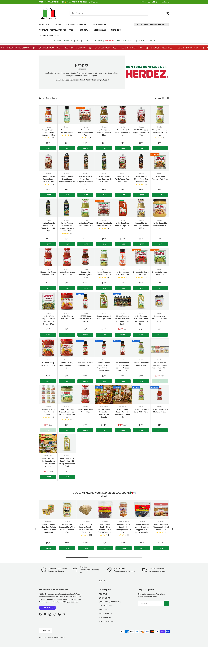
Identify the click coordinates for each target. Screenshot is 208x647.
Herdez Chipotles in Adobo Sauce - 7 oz (104, 224)
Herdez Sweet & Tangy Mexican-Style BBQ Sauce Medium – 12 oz (104, 366)
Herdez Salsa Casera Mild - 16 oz (85, 410)
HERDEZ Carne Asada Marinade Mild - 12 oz (85, 318)
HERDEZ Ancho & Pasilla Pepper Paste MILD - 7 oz (122, 179)
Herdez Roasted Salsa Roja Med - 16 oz (122, 132)
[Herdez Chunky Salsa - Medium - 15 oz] (67, 347)
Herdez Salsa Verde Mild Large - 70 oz (104, 317)
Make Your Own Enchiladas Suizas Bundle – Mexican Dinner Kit (48, 462)
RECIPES (86, 41)
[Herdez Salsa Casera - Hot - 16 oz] (67, 257)
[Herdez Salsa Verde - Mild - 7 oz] (159, 257)
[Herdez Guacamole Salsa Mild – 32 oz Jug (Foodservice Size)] (141, 301)
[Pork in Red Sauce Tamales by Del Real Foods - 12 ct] (161, 509)
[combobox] (109, 13)
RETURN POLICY (105, 606)
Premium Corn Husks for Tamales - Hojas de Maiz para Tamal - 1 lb (86, 528)
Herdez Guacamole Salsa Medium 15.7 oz (159, 132)
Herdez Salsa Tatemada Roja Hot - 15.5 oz (85, 274)
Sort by (42, 98)
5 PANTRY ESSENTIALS (146, 41)
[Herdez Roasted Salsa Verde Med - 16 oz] (104, 115)
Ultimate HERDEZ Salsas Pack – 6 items (48, 412)
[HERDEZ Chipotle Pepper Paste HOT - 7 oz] (141, 115)
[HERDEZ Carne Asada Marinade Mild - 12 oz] (85, 301)
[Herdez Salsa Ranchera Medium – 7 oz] (85, 115)
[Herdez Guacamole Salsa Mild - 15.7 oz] (104, 257)
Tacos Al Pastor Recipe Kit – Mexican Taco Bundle (104, 413)
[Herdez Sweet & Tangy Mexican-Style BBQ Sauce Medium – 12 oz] (104, 347)
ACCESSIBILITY (105, 617)
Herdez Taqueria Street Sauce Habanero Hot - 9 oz (67, 179)
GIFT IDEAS (57, 41)
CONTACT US (104, 598)
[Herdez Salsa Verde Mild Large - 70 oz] (104, 301)
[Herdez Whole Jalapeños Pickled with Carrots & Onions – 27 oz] (48, 301)
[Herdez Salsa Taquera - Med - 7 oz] (159, 161)
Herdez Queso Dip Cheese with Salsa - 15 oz (159, 225)
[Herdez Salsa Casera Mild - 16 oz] (85, 394)
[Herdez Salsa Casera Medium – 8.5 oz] (159, 394)
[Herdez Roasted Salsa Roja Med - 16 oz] (122, 115)
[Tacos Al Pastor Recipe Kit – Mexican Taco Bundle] (104, 394)
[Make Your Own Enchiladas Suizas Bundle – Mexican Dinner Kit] (48, 443)
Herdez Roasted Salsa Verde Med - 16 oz (104, 132)
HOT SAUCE (44, 25)
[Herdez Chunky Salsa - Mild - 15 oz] (48, 347)
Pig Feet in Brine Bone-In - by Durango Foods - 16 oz (123, 528)
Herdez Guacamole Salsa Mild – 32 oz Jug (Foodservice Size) (141, 320)
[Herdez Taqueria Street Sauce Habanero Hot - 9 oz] (67, 161)
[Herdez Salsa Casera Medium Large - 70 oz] (122, 208)
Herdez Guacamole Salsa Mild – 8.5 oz (141, 410)
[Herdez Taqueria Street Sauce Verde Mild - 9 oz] (104, 161)
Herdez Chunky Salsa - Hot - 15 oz (67, 317)
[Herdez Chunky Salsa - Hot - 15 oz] (67, 301)
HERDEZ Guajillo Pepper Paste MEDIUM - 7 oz (48, 179)
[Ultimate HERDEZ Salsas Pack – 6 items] (48, 394)
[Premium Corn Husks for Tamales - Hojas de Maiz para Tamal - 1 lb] (86, 509)
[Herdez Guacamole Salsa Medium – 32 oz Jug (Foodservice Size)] (67, 443)
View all (104, 496)
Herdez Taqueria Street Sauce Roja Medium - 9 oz (141, 179)
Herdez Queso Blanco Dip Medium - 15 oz (159, 318)
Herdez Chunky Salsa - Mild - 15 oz (48, 364)
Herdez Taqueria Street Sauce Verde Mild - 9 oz (103, 179)
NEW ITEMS (68, 41)
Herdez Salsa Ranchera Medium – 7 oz (85, 132)
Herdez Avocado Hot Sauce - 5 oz (66, 131)
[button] (167, 13)
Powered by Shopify (59, 637)
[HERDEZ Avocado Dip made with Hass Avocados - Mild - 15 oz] (67, 394)
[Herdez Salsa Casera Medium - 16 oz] (48, 257)
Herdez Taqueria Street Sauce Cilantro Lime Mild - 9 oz (48, 227)
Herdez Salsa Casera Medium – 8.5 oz (160, 410)
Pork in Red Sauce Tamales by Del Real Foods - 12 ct (161, 527)
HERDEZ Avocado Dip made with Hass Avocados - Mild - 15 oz (67, 413)
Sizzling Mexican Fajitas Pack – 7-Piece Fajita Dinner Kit (122, 413)
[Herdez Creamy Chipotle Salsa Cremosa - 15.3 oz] (48, 115)
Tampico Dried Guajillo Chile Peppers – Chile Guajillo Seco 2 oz (105, 528)
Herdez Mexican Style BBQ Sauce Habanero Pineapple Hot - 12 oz (122, 366)
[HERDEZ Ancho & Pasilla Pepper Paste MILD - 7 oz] (122, 161)
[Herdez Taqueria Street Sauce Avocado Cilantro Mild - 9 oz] (67, 208)
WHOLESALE (109, 41)
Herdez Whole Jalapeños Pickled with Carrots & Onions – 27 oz (48, 320)
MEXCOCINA (97, 41)
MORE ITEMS (116, 30)
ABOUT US (103, 594)
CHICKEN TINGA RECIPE (126, 41)
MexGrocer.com (48, 637)
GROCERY (84, 30)
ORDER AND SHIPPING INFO (110, 602)
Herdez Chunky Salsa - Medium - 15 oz (66, 365)
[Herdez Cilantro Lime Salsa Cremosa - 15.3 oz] (141, 208)
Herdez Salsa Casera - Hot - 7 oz (141, 273)
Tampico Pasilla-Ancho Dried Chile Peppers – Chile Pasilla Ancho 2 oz (142, 528)
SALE (78, 41)
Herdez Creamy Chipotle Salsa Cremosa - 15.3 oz (48, 132)
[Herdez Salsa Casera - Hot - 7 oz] (141, 257)
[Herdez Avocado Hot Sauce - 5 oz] (67, 115)
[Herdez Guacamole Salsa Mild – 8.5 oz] (141, 394)
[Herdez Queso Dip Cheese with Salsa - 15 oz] (159, 208)
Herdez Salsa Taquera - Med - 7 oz (160, 177)
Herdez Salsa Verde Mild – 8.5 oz (141, 364)
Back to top (103, 581)
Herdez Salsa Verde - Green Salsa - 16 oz (85, 224)
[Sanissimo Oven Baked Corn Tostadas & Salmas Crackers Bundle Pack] (48, 509)
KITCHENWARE (99, 30)
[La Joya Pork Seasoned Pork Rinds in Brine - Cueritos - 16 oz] (67, 509)
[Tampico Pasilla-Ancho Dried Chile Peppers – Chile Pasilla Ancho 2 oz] (142, 509)
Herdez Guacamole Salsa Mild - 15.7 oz (104, 273)
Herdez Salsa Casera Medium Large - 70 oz (122, 225)
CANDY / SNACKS (99, 25)
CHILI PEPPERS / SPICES (76, 25)
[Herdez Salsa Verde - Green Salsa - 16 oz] (85, 208)
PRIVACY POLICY (105, 614)
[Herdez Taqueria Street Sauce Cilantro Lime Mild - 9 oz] (48, 208)
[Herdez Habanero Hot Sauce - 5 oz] (122, 257)
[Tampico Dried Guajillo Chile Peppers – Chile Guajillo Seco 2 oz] (104, 509)
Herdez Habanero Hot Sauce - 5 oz (122, 273)
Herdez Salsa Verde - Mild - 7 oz (159, 273)
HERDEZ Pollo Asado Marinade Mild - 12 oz (85, 365)
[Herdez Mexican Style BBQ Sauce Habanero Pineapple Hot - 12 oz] (122, 347)
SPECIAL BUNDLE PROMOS (50, 35)
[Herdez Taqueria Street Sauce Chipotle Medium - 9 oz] (85, 161)
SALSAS (58, 25)
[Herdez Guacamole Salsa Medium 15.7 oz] (159, 115)
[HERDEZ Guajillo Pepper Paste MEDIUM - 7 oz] (48, 161)
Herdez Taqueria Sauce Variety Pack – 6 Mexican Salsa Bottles (122, 320)
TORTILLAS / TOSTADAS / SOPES (52, 30)
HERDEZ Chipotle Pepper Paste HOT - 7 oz (141, 132)
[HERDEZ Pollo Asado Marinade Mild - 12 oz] (85, 347)
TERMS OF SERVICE (106, 621)
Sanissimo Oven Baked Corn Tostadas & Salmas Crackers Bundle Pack (48, 528)
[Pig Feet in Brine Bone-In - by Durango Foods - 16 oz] (123, 509)
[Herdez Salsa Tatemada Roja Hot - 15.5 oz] (85, 257)
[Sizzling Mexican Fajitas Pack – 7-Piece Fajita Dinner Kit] (122, 394)
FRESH (71, 30)
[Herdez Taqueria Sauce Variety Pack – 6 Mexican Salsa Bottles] (122, 301)
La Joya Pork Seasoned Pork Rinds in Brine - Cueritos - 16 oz (67, 528)
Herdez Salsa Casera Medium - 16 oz (48, 273)
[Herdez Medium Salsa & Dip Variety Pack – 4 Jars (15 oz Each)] (159, 347)
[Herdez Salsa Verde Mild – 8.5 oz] (141, 347)
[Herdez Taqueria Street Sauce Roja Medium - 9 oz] (141, 161)
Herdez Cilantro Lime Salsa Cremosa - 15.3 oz (141, 225)
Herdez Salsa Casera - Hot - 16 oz (67, 273)
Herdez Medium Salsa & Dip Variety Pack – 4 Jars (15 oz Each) (159, 366)
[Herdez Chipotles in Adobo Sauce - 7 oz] (104, 208)
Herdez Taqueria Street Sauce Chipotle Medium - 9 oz (85, 180)
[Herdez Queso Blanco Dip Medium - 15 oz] (159, 301)
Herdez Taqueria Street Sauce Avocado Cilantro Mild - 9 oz (66, 227)
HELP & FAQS (104, 610)
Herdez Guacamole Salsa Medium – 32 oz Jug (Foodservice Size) (67, 462)
